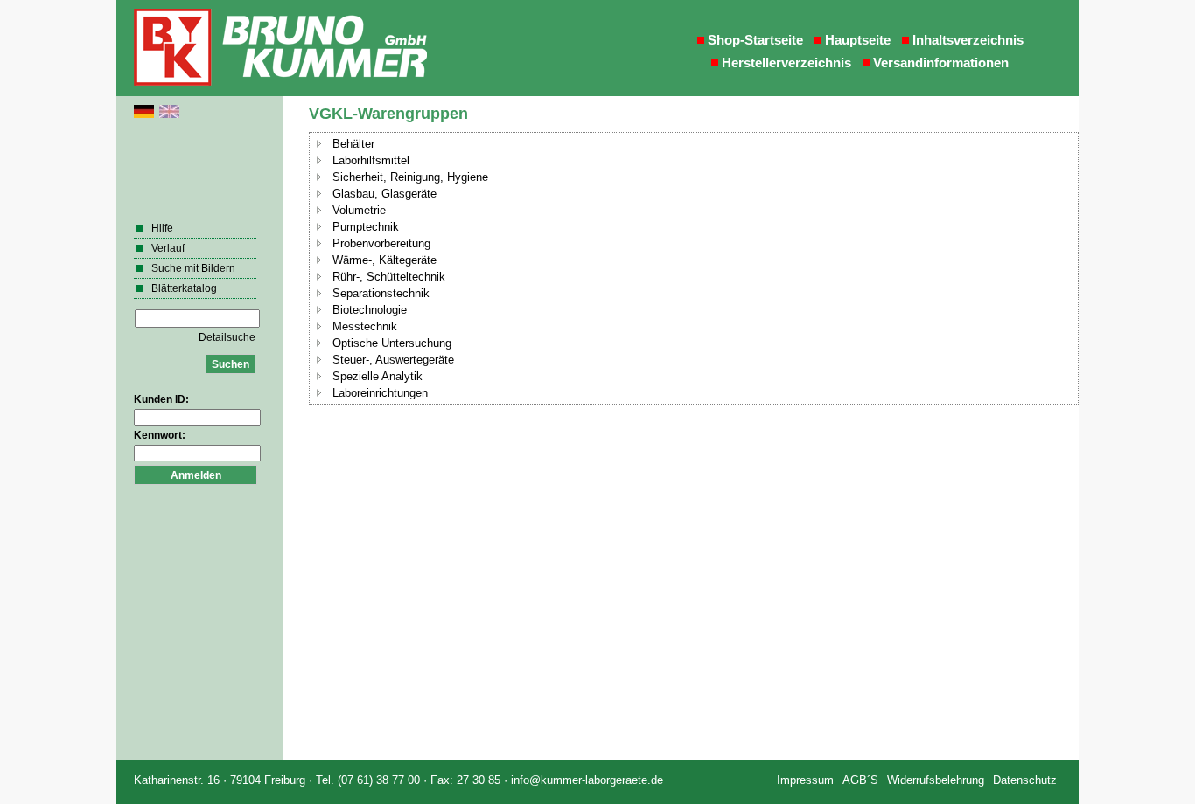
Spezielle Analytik (377, 376)
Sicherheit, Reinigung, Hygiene (410, 177)
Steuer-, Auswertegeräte (393, 359)
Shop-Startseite (755, 40)
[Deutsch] (144, 114)
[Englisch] (169, 114)
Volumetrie (359, 210)
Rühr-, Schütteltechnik (388, 276)
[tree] (694, 268)
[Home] (282, 48)
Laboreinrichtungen (380, 392)
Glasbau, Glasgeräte (384, 193)
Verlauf (168, 248)
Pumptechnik (365, 226)
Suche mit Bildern (193, 268)
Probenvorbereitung (381, 243)
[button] (319, 143)
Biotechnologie (369, 309)
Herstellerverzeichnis (786, 63)
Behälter (353, 143)
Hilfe (162, 228)
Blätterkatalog (184, 288)
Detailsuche (227, 337)
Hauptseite (858, 40)
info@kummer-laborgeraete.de (587, 780)
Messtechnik (364, 326)
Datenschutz (1025, 780)
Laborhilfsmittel (370, 160)
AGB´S (860, 780)
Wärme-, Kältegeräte (384, 260)
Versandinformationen (941, 63)
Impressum (805, 780)
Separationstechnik (381, 293)
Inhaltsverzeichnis (968, 40)
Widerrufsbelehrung (935, 780)
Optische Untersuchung (391, 343)
